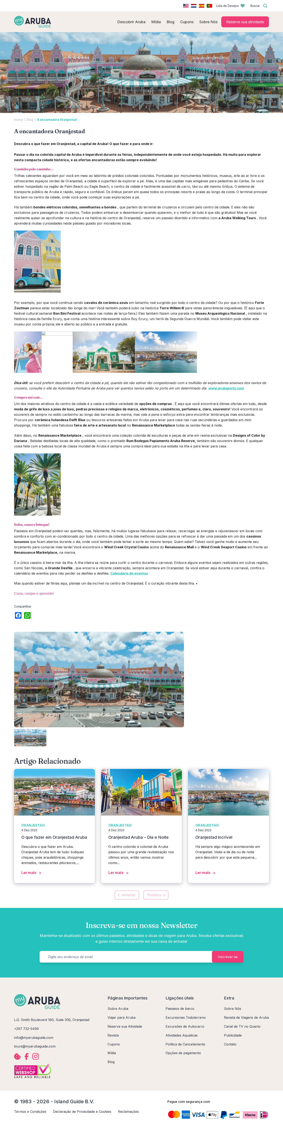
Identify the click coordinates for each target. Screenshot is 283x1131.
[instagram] (35, 1056)
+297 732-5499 (26, 1029)
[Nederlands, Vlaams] (193, 6)
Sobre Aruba (118, 1009)
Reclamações (128, 1111)
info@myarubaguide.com (33, 1038)
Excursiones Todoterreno (186, 1017)
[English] (186, 6)
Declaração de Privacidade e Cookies (82, 1111)
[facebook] (26, 1056)
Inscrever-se (228, 957)
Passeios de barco (180, 1009)
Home (18, 119)
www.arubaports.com (226, 388)
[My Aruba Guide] (32, 22)
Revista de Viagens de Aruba (246, 1017)
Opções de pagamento (183, 1053)
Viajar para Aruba (121, 1017)
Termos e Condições (30, 1111)
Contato (230, 1044)
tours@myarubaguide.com (35, 1046)
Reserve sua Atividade (125, 1026)
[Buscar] (265, 6)
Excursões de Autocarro (185, 1026)
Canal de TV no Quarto (242, 1026)
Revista (113, 1035)
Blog (30, 119)
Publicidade (233, 1035)
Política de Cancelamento (185, 1044)
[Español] (201, 6)
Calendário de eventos (129, 573)
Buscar (255, 5)
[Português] (209, 6)
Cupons (114, 1044)
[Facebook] (18, 616)
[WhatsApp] (27, 616)
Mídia (112, 1053)
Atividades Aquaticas (182, 1035)
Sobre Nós (232, 1009)
